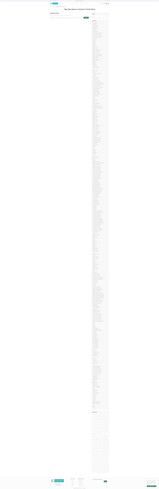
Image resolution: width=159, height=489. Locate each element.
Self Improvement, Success (97, 319)
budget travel (95, 46)
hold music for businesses (103, 439)
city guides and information (97, 73)
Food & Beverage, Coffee (97, 137)
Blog (53, 6)
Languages (95, 236)
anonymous (95, 30)
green (94, 158)
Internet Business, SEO (96, 227)
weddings (94, 397)
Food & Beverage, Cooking (97, 139)
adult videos (95, 24)
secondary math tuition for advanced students (98, 458)
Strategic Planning (96, 355)
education (94, 112)
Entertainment (95, 115)
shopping (94, 327)
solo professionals (95, 346)
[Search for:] (69, 17)
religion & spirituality (96, 306)
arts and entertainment (97, 37)
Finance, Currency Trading (97, 125)
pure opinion (95, 282)
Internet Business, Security (97, 225)
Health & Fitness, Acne (96, 161)
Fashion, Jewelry (95, 121)
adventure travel (96, 25)
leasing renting (95, 237)
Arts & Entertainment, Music (97, 34)
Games (94, 151)
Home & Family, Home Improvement (98, 188)
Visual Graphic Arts (96, 385)
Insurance (94, 209)
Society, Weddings (96, 345)
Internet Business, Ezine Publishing (98, 221)
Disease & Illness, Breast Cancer (98, 106)
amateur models (95, 421)
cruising (94, 98)
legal (94, 239)
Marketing (94, 243)
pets (94, 270)
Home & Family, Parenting (97, 192)
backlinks (94, 40)
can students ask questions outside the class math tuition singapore (99, 434)
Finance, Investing (96, 128)
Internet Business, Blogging (97, 213)
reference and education (97, 303)
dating (94, 101)
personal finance (96, 267)
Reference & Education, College (97, 292)
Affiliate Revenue (95, 27)
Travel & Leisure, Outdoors (97, 370)
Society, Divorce (95, 337)
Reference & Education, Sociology (98, 301)
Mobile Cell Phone (96, 248)
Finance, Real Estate (96, 133)
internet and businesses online (98, 210)
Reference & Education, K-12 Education (98, 297)
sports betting (95, 351)
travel (94, 364)
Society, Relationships (96, 340)
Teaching (95, 358)
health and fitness (96, 179)
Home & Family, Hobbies (96, 185)
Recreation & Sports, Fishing (97, 288)
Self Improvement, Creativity (97, 316)
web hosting (95, 394)
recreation (94, 285)
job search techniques (96, 234)
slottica (101, 460)
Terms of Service (81, 485)
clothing (94, 76)
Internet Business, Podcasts (97, 224)
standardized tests (96, 352)
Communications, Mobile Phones (98, 82)
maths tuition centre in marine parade (97, 448)
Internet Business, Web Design (97, 230)
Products (72, 483)
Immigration (95, 206)
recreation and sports (96, 291)
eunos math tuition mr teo (96, 437)
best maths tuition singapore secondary (97, 426)
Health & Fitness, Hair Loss (97, 173)
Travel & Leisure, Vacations (97, 373)
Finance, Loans (95, 130)
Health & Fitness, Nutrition (97, 176)
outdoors (94, 261)
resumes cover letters (96, 307)
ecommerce (95, 110)
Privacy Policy (80, 483)
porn (93, 451)
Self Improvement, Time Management (98, 321)
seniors (94, 322)
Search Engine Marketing (97, 310)
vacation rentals (95, 379)
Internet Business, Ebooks (97, 216)
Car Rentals (95, 64)
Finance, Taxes (95, 134)
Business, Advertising (96, 49)
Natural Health (95, 249)
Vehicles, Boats (95, 382)
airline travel (95, 28)
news (94, 252)
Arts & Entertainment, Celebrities (98, 33)
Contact (72, 485)
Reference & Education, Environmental (98, 294)
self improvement (96, 312)
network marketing (96, 251)
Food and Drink (95, 145)
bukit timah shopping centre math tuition (97, 431)
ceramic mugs (95, 70)
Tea (94, 357)
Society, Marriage (95, 339)
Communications (95, 79)
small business (95, 334)
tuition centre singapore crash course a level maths (99, 465)
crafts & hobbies (95, 95)
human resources (95, 204)
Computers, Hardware (96, 91)
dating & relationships (96, 103)
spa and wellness (96, 348)
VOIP (94, 388)
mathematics (95, 245)
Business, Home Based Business (98, 55)
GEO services (102, 437)
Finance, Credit (95, 124)
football (94, 146)
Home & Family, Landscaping (97, 191)
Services (94, 325)
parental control (95, 264)
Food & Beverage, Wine (96, 142)
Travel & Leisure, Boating (97, 367)
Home (51, 6)
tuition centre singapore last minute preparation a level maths (100, 467)
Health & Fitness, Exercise (97, 170)
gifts (94, 155)
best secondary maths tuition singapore (97, 428)
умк (94, 407)
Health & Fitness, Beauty (96, 164)
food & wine (95, 143)
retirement (95, 309)
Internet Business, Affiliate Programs (98, 212)
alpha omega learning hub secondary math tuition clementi (100, 419)
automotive (95, 39)
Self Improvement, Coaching (97, 315)
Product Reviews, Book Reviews (97, 276)
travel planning (95, 376)
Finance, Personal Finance (97, 131)
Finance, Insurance (96, 127)
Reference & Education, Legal (97, 298)
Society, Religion (95, 342)
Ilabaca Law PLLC (105, 441)
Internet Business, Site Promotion (98, 228)
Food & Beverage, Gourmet (97, 140)
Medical (94, 246)
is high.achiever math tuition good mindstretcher (98, 444)
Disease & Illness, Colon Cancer (97, 107)
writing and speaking (96, 403)
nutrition (94, 255)
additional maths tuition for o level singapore (98, 414)
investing (95, 233)
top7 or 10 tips (95, 361)
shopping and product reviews (97, 330)
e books (94, 109)
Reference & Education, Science (98, 300)
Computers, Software (96, 92)
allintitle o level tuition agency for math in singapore (99, 417)
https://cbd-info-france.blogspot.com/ (97, 441)
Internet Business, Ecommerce (97, 218)
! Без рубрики (95, 22)
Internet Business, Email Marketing (98, 219)
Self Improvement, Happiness (97, 318)
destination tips (96, 104)
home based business (96, 197)
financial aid (95, 136)
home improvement (96, 200)
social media (95, 336)
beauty (94, 42)
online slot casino (95, 258)
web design (95, 391)
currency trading (95, 100)
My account (80, 480)
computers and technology (97, 85)
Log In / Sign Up (107, 0)
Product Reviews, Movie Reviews (98, 279)
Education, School (96, 113)
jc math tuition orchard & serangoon (97, 446)
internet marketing (96, 231)
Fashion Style (95, 118)
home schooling (95, 201)
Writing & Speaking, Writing (97, 401)
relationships (95, 304)
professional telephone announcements (97, 453)
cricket (94, 97)
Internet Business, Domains (97, 215)
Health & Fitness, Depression (97, 167)
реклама (94, 406)
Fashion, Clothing (95, 119)
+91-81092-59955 (59, 483)
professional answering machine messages (101, 451)
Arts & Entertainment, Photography (98, 36)
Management (95, 242)
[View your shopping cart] (106, 3)
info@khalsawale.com (58, 484)
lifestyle (94, 240)
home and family (96, 195)
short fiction (95, 331)
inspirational (95, 207)
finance (94, 122)
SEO (94, 324)
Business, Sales (95, 58)
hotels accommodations (96, 203)
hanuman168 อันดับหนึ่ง (96, 439)
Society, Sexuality (95, 343)
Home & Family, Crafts (96, 182)
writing (94, 400)
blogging (94, 43)
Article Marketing (95, 31)
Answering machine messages (101, 421)
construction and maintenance (97, 94)
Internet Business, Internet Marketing (98, 222)
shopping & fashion (96, 328)
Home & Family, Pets (96, 194)
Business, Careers (96, 52)
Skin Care (94, 333)
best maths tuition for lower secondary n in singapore (99, 424)
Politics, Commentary (96, 273)
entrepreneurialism (96, 116)
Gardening (95, 152)
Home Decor (95, 198)
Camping (94, 61)
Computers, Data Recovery (97, 88)
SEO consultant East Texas (96, 460)
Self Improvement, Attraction (97, 313)
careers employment (96, 67)
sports (94, 349)
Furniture (95, 149)
